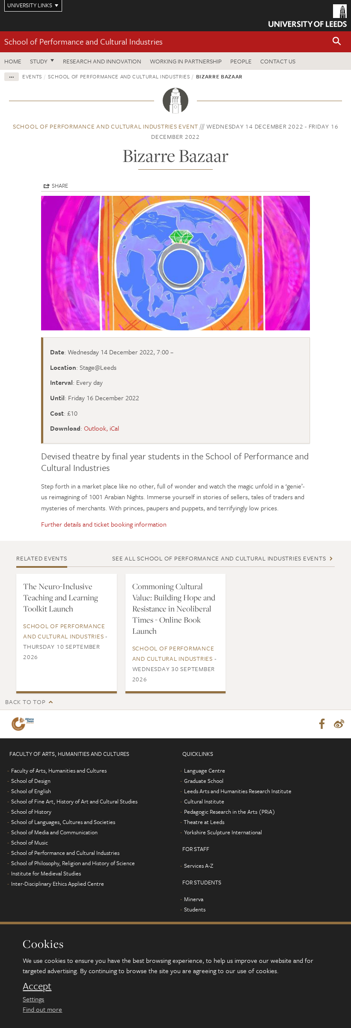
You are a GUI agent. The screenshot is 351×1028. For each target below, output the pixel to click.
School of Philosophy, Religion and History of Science (73, 863)
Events (32, 76)
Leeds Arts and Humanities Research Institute (238, 791)
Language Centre (204, 770)
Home (12, 61)
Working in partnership (186, 61)
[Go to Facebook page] (322, 724)
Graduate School (203, 780)
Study (39, 61)
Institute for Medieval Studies (46, 873)
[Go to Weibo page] (339, 724)
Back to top (25, 701)
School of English (31, 791)
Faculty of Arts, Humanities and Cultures (59, 770)
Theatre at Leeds (204, 822)
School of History (31, 811)
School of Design (31, 780)
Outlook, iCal (101, 428)
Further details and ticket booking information (104, 524)
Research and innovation (102, 61)
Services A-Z (198, 865)
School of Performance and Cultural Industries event (105, 126)
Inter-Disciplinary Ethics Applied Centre (57, 883)
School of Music (29, 842)
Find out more (42, 1009)
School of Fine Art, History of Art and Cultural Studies (74, 801)
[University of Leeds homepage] (307, 15)
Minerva (193, 899)
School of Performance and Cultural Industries (83, 41)
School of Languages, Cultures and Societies (63, 822)
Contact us (277, 61)
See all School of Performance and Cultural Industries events (219, 558)
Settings (33, 999)
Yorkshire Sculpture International (223, 832)
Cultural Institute (204, 801)
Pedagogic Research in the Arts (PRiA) (229, 811)
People (241, 61)
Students (194, 909)
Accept (37, 986)
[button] (337, 42)
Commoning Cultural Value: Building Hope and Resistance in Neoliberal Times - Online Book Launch (173, 608)
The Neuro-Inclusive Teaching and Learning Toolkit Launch (60, 597)
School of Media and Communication (54, 832)
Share (60, 185)
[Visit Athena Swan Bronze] (24, 724)
